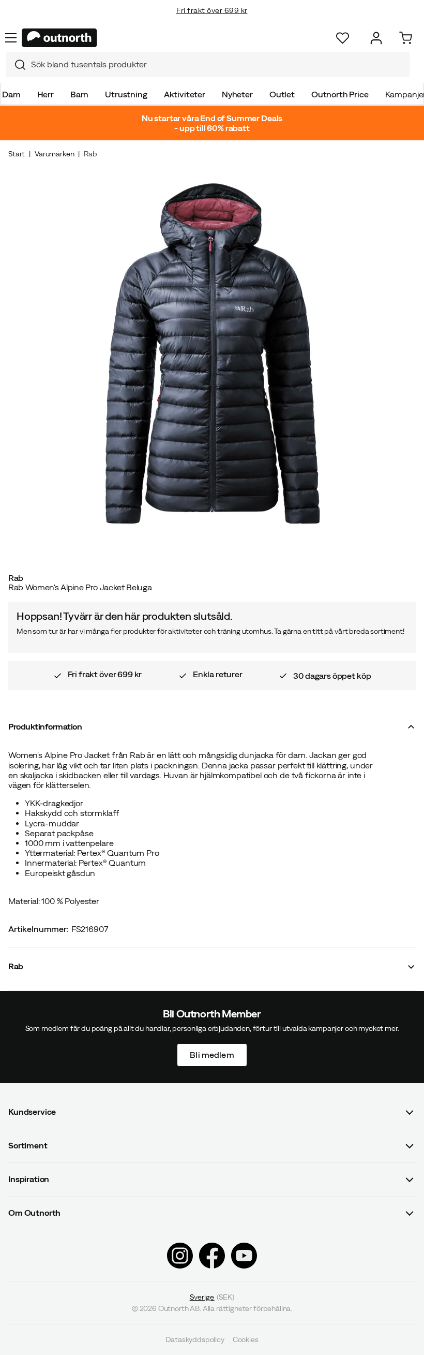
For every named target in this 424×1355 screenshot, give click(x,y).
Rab (90, 154)
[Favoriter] (342, 38)
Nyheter (237, 94)
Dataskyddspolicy (194, 1339)
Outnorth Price (340, 94)
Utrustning (126, 94)
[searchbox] (218, 64)
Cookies (246, 1339)
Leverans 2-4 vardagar (212, 21)
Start (16, 154)
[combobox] (208, 64)
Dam (11, 94)
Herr (45, 94)
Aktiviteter (184, 94)
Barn (79, 94)
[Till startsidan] (59, 37)
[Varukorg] (405, 38)
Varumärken (54, 154)
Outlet (282, 94)
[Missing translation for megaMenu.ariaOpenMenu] (11, 38)
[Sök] (16, 65)
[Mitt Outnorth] (376, 38)
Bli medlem (212, 1054)
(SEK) (212, 1297)
